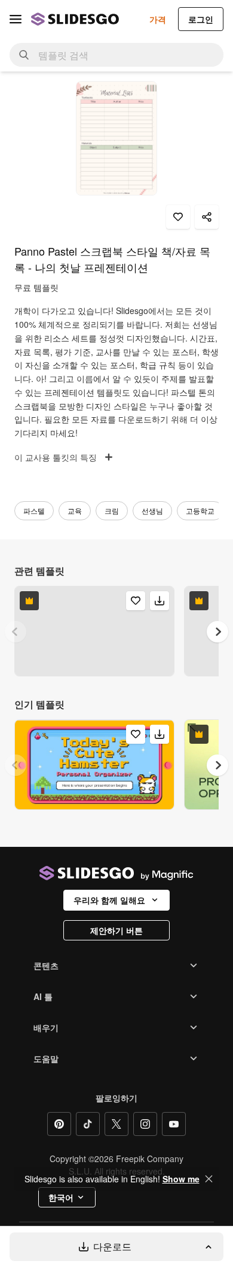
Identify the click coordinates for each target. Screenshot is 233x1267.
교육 (75, 510)
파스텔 (34, 510)
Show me (181, 1179)
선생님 (152, 510)
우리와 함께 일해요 (109, 900)
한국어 (60, 1197)
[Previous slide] (15, 631)
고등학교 (200, 510)
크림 (112, 510)
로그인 (200, 19)
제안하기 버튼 (116, 930)
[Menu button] (16, 19)
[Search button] (24, 55)
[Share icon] (207, 217)
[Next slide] (217, 631)
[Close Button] (209, 1178)
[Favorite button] (178, 217)
